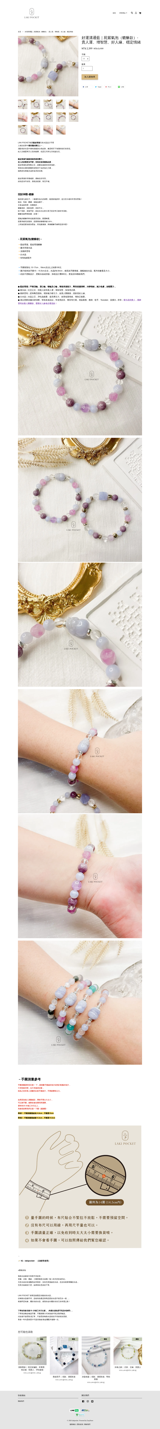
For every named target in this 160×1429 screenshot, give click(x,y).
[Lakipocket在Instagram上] (87, 1402)
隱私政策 (80, 1424)
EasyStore (90, 1420)
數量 (83, 64)
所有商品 (122, 13)
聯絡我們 (21, 1401)
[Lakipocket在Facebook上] (83, 1402)
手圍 (83, 54)
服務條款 (73, 1424)
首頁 (114, 13)
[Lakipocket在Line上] (92, 1402)
